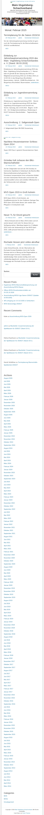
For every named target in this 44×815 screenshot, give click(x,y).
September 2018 (9, 634)
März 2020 (7, 579)
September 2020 (9, 564)
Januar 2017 (8, 692)
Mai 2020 (7, 573)
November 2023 (9, 472)
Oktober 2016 (8, 701)
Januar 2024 (8, 469)
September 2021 (9, 533)
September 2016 (9, 704)
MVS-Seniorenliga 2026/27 (13, 304)
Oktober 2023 (8, 475)
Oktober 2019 (8, 594)
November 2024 (9, 439)
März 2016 (7, 716)
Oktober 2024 (8, 442)
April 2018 (7, 649)
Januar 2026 (8, 399)
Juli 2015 (7, 740)
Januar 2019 (8, 622)
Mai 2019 (7, 609)
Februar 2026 (8, 396)
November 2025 (9, 405)
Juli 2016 (7, 707)
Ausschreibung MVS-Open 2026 (20, 316)
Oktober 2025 (8, 408)
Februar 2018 (8, 655)
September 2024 (9, 445)
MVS (7, 48)
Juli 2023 (7, 481)
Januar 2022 (8, 524)
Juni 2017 (7, 676)
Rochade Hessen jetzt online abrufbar (22, 242)
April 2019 (7, 612)
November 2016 (9, 698)
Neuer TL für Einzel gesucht (17, 215)
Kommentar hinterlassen (32, 38)
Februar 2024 (8, 466)
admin (20, 38)
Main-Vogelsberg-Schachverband (22, 7)
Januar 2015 (8, 759)
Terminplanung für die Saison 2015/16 (22, 35)
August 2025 (8, 415)
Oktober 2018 (8, 631)
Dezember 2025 (9, 402)
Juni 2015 (7, 743)
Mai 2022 (7, 515)
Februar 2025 (8, 430)
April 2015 (7, 749)
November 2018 (9, 628)
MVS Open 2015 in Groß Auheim (19, 192)
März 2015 (7, 753)
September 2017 (9, 667)
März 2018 (7, 652)
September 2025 (9, 412)
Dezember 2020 (9, 555)
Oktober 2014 (8, 765)
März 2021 (7, 548)
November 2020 (9, 558)
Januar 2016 (8, 722)
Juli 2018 (7, 640)
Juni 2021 (7, 539)
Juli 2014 (7, 774)
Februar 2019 (8, 619)
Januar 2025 (8, 433)
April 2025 (7, 424)
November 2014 (9, 762)
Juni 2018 (7, 643)
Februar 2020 (8, 582)
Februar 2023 (8, 497)
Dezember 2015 (9, 725)
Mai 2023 (7, 488)
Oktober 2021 (8, 530)
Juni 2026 (7, 384)
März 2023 (7, 494)
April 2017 (7, 683)
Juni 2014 (7, 777)
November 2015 (9, 728)
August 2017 (8, 670)
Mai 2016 (7, 713)
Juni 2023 (7, 485)
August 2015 (8, 737)
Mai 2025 (7, 421)
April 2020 (7, 576)
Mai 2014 (7, 780)
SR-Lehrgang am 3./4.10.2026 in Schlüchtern (19, 301)
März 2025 (7, 427)
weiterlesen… (35, 82)
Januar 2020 (8, 585)
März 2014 (7, 786)
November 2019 (9, 591)
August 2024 (8, 448)
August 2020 (8, 567)
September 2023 (9, 479)
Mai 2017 (7, 679)
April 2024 (7, 460)
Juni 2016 (7, 710)
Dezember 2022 (9, 503)
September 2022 (9, 509)
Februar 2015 (8, 756)
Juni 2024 (7, 454)
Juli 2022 (7, 512)
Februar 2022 (8, 521)
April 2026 (7, 390)
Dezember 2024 (9, 436)
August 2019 (8, 600)
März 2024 (7, 463)
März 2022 (7, 518)
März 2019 (7, 616)
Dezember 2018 (9, 625)
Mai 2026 (7, 387)
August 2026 (8, 378)
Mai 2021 (7, 542)
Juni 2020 (7, 570)
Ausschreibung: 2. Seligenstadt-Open (21, 122)
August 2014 (8, 771)
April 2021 (7, 545)
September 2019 (9, 597)
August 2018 (8, 637)
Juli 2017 (7, 673)
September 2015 (9, 734)
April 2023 (7, 491)
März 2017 (7, 685)
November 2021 (9, 527)
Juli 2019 (7, 603)
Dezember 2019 (9, 588)
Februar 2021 (8, 552)
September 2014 (9, 768)
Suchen (6, 271)
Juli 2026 (7, 381)
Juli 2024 (7, 451)
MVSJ (7, 85)
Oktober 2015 (8, 731)
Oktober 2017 (8, 664)
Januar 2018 (8, 658)
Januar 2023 (8, 500)
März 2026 (7, 393)
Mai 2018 (7, 646)
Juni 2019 (7, 606)
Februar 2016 (8, 719)
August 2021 (8, 536)
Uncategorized (9, 802)
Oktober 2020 (8, 561)
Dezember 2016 (9, 695)
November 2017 (9, 661)
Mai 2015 (7, 746)
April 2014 (7, 783)
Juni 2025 (7, 418)
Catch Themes (26, 813)
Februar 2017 (8, 689)
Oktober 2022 (8, 506)
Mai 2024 (7, 457)
